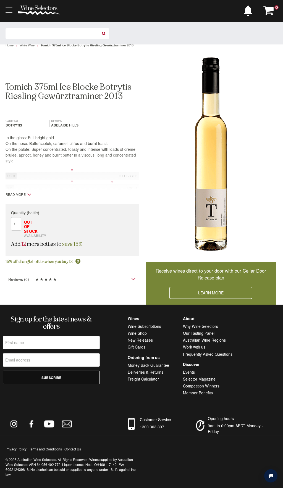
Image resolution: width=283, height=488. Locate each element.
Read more (16, 194)
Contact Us (72, 449)
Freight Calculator (143, 379)
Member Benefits (198, 392)
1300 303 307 (152, 426)
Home (10, 45)
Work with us (194, 347)
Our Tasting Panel (198, 333)
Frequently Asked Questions (207, 354)
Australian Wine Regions (204, 340)
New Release (139, 340)
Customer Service (155, 419)
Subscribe (51, 377)
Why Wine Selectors (200, 326)
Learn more (211, 293)
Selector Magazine (199, 379)
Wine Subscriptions (144, 326)
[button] (249, 9)
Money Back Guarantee (148, 365)
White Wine (27, 45)
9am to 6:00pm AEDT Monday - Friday (235, 428)
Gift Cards (136, 347)
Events (189, 372)
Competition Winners (201, 386)
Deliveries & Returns (145, 372)
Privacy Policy (16, 449)
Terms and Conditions (45, 449)
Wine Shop (137, 333)
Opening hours (221, 418)
